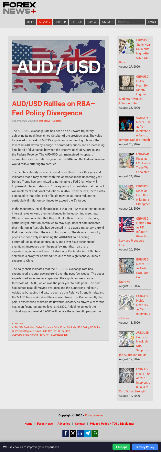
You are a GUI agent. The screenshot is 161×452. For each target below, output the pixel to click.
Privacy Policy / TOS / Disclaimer (112, 423)
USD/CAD (92, 22)
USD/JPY (107, 22)
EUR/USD (60, 22)
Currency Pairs (51, 327)
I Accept (121, 447)
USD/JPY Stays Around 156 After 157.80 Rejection (40, 334)
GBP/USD (76, 22)
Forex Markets (68, 327)
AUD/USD (44, 22)
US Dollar (95, 327)
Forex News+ (93, 415)
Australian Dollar (33, 327)
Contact (80, 423)
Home (30, 22)
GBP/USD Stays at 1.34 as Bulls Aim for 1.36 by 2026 (41, 331)
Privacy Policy (144, 447)
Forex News (45, 423)
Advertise (64, 423)
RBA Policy (83, 327)
